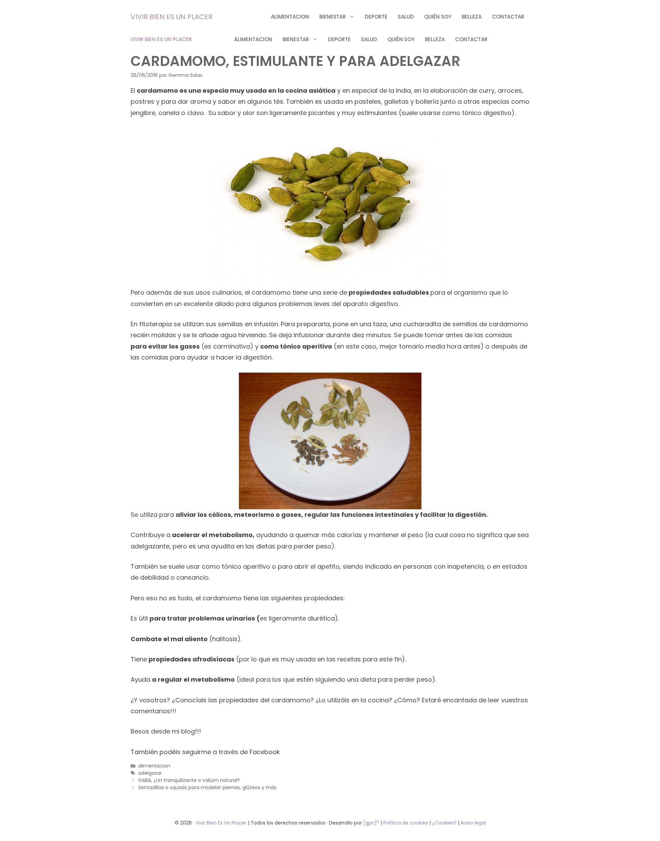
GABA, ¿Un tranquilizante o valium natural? (189, 780)
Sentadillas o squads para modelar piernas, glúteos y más (207, 787)
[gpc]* (371, 822)
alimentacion (290, 16)
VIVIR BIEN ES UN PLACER (171, 17)
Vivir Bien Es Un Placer (222, 822)
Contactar (508, 16)
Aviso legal (473, 822)
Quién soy (437, 16)
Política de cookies (405, 822)
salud (406, 16)
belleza (472, 16)
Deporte (376, 16)
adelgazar (150, 773)
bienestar (332, 16)
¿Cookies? (445, 822)
